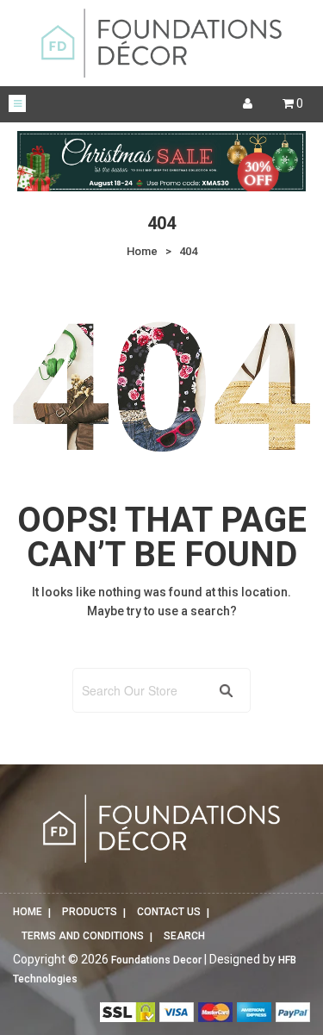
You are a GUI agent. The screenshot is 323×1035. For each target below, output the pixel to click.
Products (89, 912)
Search (184, 936)
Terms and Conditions (83, 936)
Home (27, 912)
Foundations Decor (156, 960)
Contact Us (169, 912)
